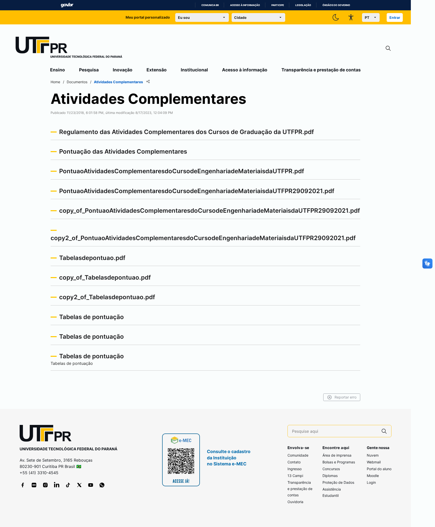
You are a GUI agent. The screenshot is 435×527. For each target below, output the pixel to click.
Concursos (331, 469)
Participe (277, 5)
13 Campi (295, 475)
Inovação (122, 69)
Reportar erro (345, 397)
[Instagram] (45, 485)
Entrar (394, 17)
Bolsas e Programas (338, 462)
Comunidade (297, 455)
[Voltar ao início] (47, 434)
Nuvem (373, 455)
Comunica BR (210, 5)
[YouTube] (91, 485)
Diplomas (330, 475)
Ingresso (294, 469)
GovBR (67, 5)
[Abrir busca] (388, 48)
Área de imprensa (336, 455)
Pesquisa (89, 69)
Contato (294, 462)
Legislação (303, 5)
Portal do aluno (379, 469)
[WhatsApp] (102, 485)
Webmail (374, 462)
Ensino (57, 69)
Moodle (373, 475)
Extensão (157, 69)
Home (55, 82)
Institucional (194, 69)
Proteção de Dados (338, 482)
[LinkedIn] (57, 485)
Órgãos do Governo (336, 5)
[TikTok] (68, 485)
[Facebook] (23, 485)
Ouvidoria (295, 502)
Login (371, 482)
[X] (79, 485)
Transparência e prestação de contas (321, 69)
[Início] (69, 48)
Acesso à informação (245, 5)
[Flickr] (34, 485)
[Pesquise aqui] (384, 431)
